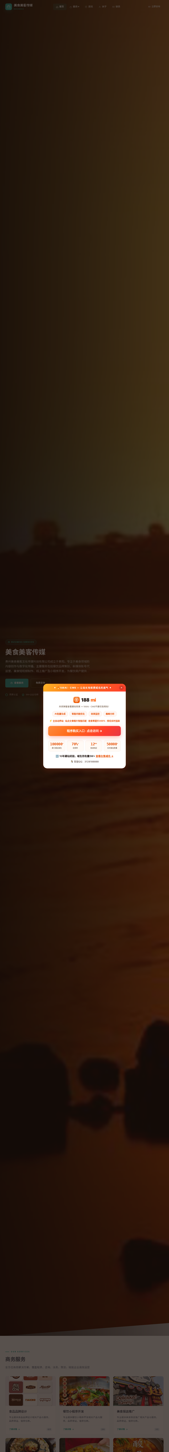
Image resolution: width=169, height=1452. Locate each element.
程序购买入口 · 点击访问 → (84, 731)
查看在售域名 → (104, 756)
